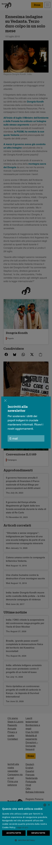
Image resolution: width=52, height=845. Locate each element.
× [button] (49, 805)
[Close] (5, 400)
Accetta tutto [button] (13, 833)
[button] (26, 840)
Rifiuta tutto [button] (38, 833)
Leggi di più (22, 827)
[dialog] (26, 823)
